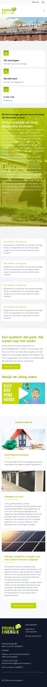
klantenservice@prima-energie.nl (16, 663)
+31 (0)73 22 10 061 (10, 661)
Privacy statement (33, 636)
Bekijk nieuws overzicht (23, 606)
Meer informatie (11, 367)
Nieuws (35, 2)
